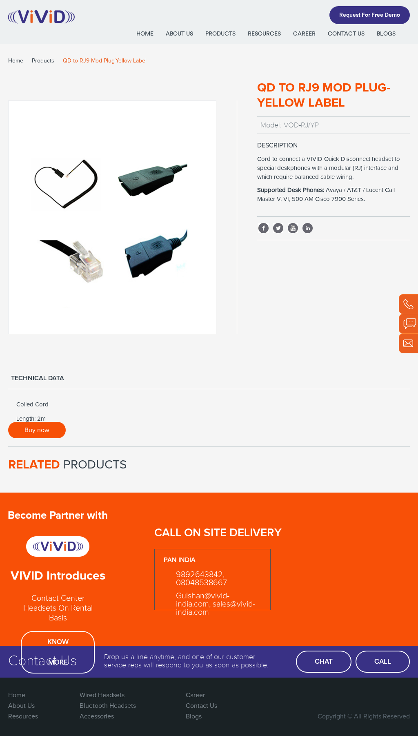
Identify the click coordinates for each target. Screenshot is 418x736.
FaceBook (335, 695)
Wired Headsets (102, 695)
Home (144, 34)
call (382, 661)
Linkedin (307, 226)
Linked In (402, 695)
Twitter (278, 226)
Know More (58, 652)
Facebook (263, 226)
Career (304, 34)
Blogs (386, 34)
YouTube (293, 226)
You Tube (385, 695)
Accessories (97, 716)
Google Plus (369, 695)
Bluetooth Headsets (108, 706)
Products (220, 34)
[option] (112, 217)
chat (324, 661)
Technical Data (37, 378)
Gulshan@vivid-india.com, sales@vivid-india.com (215, 604)
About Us (179, 34)
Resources (264, 34)
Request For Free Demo (369, 15)
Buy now (36, 430)
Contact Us (346, 34)
